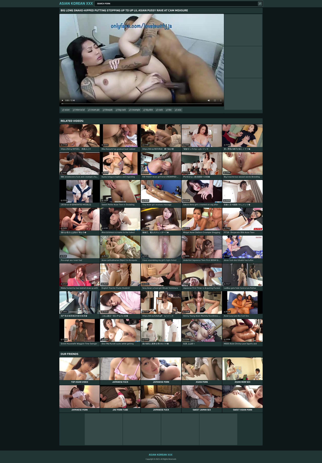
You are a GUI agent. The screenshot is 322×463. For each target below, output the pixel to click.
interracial (80, 110)
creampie (135, 110)
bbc (170, 110)
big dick (149, 110)
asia (179, 110)
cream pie (94, 110)
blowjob (108, 110)
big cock (122, 110)
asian (67, 110)
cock (160, 110)
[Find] (260, 4)
